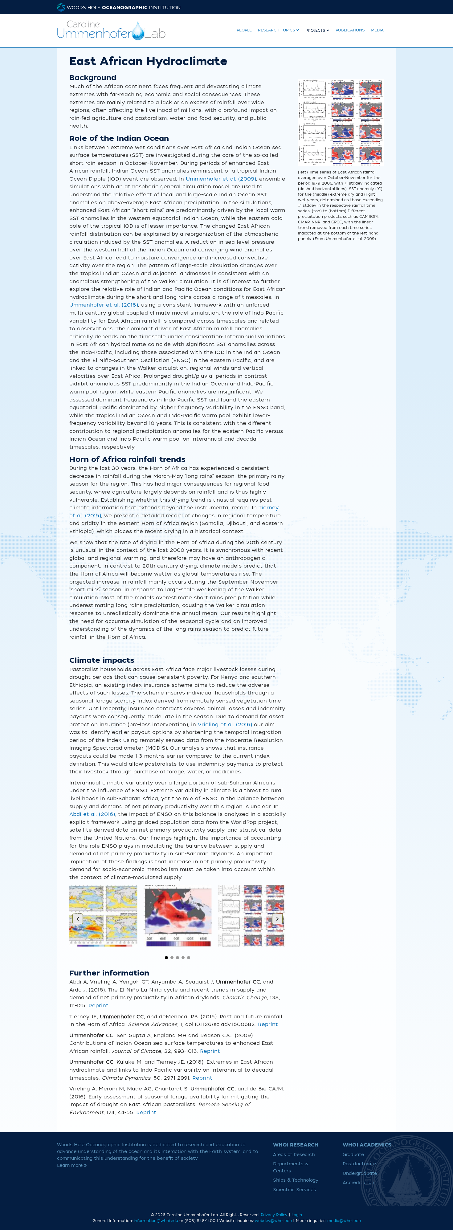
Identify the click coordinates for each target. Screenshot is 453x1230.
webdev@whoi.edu (273, 1220)
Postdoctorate (359, 1164)
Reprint (98, 1005)
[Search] (391, 30)
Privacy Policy (274, 1214)
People (244, 30)
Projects (315, 30)
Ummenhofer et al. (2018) (103, 305)
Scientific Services (294, 1190)
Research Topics (276, 30)
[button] (166, 957)
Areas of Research (294, 1155)
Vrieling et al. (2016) (225, 724)
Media (377, 30)
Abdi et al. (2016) (92, 814)
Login (297, 1214)
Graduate (353, 1155)
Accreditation (358, 1183)
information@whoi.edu (156, 1220)
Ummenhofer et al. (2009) (221, 179)
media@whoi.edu (344, 1220)
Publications (350, 30)
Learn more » (72, 1165)
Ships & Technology (295, 1180)
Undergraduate (360, 1173)
